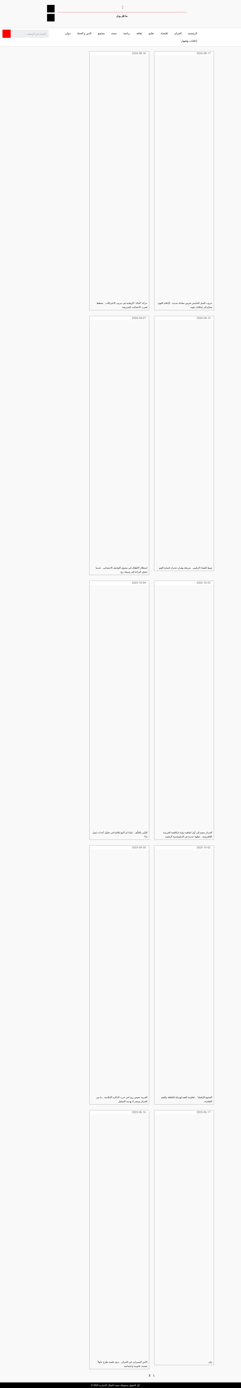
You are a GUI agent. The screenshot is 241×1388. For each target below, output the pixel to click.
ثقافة (139, 33)
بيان (210, 1362)
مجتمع (101, 33)
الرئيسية (192, 33)
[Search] (6, 34)
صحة (114, 33)
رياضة (126, 33)
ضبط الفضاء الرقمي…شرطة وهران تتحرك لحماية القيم (185, 567)
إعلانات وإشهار (189, 40)
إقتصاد (164, 33)
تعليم (151, 33)
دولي (68, 33)
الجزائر (177, 33)
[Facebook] (51, 8)
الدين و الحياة (84, 33)
